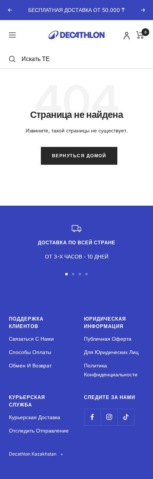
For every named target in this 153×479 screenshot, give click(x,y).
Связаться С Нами (31, 338)
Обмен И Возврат (30, 365)
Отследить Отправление (39, 430)
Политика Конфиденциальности (110, 369)
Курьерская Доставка (34, 417)
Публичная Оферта (107, 338)
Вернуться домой (79, 155)
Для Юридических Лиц (111, 352)
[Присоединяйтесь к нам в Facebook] (92, 417)
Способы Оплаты (30, 352)
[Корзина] (140, 35)
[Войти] (125, 34)
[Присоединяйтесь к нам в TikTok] (125, 417)
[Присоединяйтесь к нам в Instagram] (109, 417)
